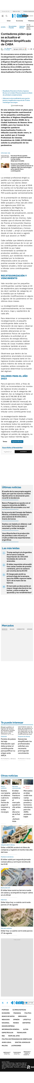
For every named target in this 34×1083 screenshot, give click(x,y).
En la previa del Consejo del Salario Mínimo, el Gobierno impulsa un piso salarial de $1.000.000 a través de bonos (17, 515)
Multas (5, 1046)
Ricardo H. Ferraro (7, 49)
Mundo (16, 1023)
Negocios (6, 1020)
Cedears (29, 629)
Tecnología (21, 1033)
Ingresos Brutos (22, 27)
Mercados (22, 1016)
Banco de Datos (8, 1016)
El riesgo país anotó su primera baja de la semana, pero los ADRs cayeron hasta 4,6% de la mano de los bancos (19, 578)
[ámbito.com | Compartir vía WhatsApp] (29, 49)
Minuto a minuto (27, 787)
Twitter (3, 1003)
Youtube (21, 1003)
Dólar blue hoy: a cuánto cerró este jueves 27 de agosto (16, 903)
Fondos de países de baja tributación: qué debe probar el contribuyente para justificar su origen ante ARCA (8, 747)
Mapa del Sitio (14, 1036)
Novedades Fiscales (12, 27)
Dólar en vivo (16, 11)
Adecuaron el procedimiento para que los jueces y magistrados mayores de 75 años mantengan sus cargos (16, 100)
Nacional (6, 1023)
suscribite (25, 15)
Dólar (9, 21)
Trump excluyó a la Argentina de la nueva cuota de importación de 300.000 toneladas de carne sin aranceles (19, 556)
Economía (19, 21)
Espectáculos (7, 1033)
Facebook (7, 1003)
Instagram (12, 1003)
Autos (25, 1029)
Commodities (20, 629)
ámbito (3, 27)
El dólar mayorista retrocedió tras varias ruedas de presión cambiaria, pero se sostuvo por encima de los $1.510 (19, 567)
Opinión (16, 1020)
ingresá (31, 15)
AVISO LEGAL (6, 1042)
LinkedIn (16, 1003)
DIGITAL (7, 1053)
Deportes (26, 1023)
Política (27, 1013)
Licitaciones (16, 1046)
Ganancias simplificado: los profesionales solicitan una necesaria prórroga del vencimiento (25, 746)
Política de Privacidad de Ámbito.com (17, 1039)
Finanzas (17, 1013)
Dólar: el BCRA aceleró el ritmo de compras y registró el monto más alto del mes (17, 849)
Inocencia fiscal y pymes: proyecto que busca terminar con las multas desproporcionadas (21, 158)
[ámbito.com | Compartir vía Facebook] (31, 49)
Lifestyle (27, 1020)
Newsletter (28, 1003)
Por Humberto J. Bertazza (8, 758)
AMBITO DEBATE (27, 1053)
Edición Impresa (8, 1026)
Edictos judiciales (22, 1042)
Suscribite (23, 451)
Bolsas (12, 629)
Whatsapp (26, 1003)
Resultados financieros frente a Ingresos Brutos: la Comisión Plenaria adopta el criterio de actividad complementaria (17, 93)
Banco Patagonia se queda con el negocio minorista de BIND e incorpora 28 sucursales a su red (16, 505)
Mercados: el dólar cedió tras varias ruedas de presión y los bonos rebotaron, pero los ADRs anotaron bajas (28, 804)
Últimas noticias (19, 1010)
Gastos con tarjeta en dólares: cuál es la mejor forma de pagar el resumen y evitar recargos (16, 526)
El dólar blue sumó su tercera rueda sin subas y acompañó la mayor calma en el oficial (17, 892)
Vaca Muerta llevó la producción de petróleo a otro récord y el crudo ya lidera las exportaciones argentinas (16, 536)
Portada (5, 1010)
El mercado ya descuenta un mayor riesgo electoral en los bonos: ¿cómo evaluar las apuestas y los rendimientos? (19, 589)
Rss (3, 1036)
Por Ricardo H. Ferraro (24, 758)
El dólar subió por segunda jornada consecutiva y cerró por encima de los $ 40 (16, 861)
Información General (10, 1029)
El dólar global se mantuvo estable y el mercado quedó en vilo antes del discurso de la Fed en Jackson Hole (16, 806)
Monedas (4, 629)
